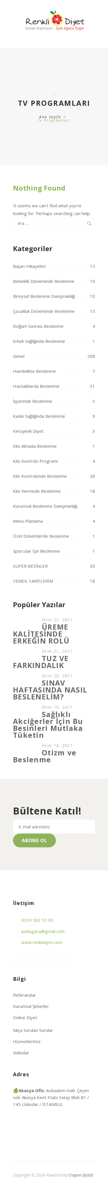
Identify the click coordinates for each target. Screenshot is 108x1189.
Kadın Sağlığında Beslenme (39, 416)
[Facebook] (34, 960)
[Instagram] (18, 960)
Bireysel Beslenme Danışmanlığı (44, 296)
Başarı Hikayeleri (29, 266)
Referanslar (24, 995)
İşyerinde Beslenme (32, 401)
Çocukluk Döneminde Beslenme (44, 311)
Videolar (21, 1053)
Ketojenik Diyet (28, 431)
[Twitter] (65, 960)
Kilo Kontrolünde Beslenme (40, 476)
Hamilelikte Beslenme (34, 371)
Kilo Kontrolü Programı (35, 461)
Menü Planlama (28, 521)
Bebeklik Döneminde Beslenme (43, 281)
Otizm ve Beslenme (44, 756)
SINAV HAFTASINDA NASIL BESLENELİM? (50, 689)
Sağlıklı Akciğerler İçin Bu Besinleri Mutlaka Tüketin (48, 724)
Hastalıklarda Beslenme (36, 386)
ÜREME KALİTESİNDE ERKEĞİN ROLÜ (41, 634)
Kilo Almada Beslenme (35, 446)
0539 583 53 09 (37, 920)
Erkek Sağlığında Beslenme (39, 341)
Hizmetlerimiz (27, 1041)
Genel (18, 356)
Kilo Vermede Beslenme (37, 491)
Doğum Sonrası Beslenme (38, 326)
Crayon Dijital (80, 1175)
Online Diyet (25, 1017)
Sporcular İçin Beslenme (36, 551)
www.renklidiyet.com (41, 942)
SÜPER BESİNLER (30, 566)
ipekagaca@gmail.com (43, 931)
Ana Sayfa (50, 116)
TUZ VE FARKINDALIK (41, 661)
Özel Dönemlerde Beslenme (41, 536)
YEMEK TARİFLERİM (33, 581)
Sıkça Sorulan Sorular (33, 1030)
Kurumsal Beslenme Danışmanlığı (45, 506)
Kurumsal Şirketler (31, 1006)
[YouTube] (50, 960)
